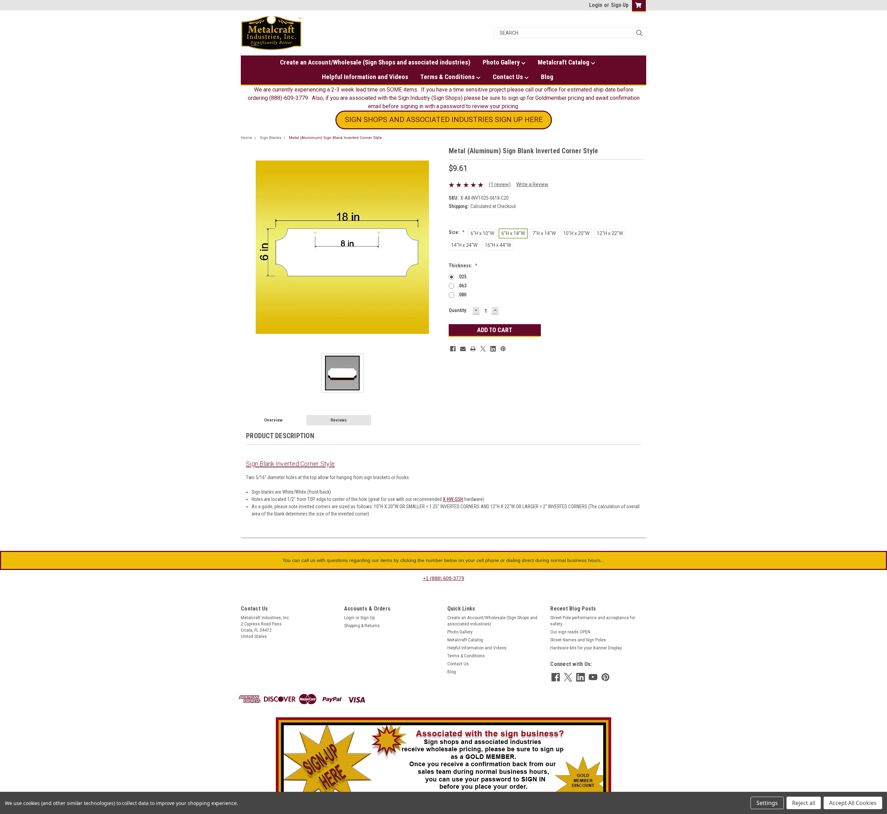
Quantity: (458, 310)
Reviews (339, 420)
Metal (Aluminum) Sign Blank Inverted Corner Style (335, 138)
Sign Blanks (270, 138)
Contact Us (508, 77)
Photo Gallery (502, 62)
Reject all (803, 803)
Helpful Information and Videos (365, 77)
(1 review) (500, 184)
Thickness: (463, 265)
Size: (457, 232)
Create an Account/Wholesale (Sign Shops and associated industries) (375, 62)
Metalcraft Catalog (564, 62)
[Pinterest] (503, 349)
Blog (547, 77)
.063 (462, 285)
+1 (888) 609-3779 (443, 578)
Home (246, 138)
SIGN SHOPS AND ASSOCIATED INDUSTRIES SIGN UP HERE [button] (444, 119)
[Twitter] (483, 349)
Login (595, 5)
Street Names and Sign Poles (578, 640)
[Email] (463, 349)
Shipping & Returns (362, 625)
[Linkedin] (493, 349)
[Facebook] (453, 349)
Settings (767, 803)
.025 (462, 276)
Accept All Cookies (853, 803)
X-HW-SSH (453, 499)
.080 (462, 294)
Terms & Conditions (448, 77)
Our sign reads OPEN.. (571, 632)
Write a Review (532, 184)
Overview (273, 420)
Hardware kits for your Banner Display (586, 648)
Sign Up (620, 5)
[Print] (473, 349)
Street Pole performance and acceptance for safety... (592, 620)
